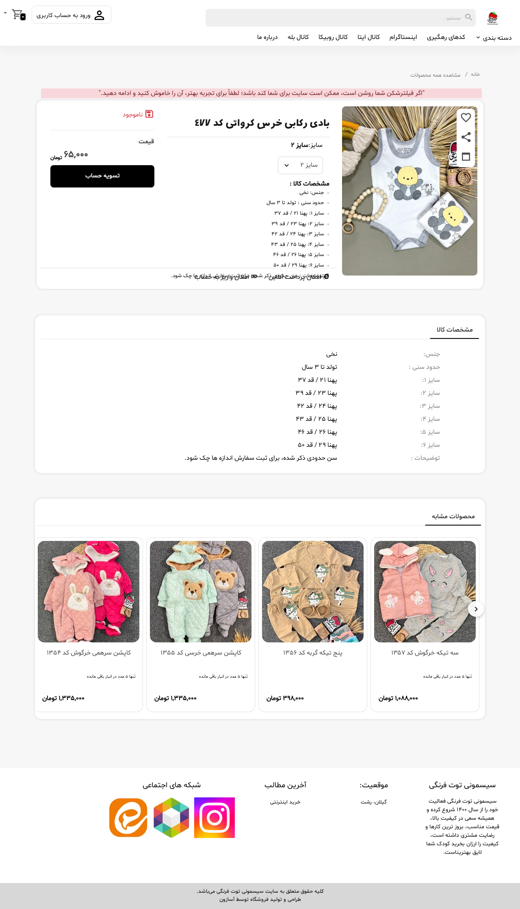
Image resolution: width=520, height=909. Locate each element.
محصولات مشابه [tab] (453, 516)
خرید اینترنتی (285, 802)
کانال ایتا (369, 37)
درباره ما (267, 37)
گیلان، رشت (374, 802)
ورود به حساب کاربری (64, 15)
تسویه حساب (102, 176)
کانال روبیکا (333, 37)
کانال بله (298, 37)
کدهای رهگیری (446, 37)
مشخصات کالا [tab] (455, 329)
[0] (6, 14)
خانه (475, 74)
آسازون (226, 899)
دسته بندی (496, 38)
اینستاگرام (403, 37)
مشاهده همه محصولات (435, 75)
